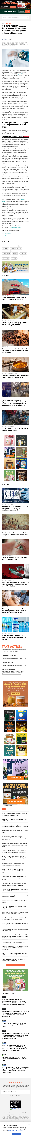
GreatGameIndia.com (7, 233)
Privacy (8, 1114)
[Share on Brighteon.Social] (3, 39)
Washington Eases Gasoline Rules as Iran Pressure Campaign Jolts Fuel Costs (13, 864)
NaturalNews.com (6, 235)
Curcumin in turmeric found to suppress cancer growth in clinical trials (15, 376)
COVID (18, 43)
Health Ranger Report (8, 993)
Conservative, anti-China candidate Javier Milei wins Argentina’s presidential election (14, 324)
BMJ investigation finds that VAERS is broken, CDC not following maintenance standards (15, 508)
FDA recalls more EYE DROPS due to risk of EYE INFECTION (14, 558)
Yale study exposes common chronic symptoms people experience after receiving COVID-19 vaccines (14, 610)
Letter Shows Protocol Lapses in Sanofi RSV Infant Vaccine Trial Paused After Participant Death (14, 858)
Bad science (9, 23)
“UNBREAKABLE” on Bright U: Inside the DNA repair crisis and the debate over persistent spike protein (15, 878)
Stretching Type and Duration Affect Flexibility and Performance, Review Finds (14, 954)
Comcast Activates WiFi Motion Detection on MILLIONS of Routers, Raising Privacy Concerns (14, 851)
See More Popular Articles (15, 965)
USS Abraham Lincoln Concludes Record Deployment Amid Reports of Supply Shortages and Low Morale (14, 838)
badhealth (6, 42)
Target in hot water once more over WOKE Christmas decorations (14, 298)
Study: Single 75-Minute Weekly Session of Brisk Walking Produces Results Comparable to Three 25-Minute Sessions (15, 936)
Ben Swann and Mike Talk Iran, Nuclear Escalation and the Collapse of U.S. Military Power (15, 1058)
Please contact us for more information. (11, 674)
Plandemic (15, 44)
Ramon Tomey (11, 295)
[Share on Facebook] (5, 39)
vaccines (13, 45)
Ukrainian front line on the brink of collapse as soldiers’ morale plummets (15, 534)
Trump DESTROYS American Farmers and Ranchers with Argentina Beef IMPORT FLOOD (14, 1025)
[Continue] (28, 1092)
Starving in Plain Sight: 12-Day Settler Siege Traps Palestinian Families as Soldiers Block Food (15, 825)
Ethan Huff (10, 36)
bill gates (24, 42)
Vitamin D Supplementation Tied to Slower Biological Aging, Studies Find (13, 959)
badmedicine (12, 42)
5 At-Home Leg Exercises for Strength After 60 (14, 942)
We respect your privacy (15, 1095)
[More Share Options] (10, 39)
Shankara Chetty (22, 44)
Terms (12, 1114)
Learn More (7, 1134)
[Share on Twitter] (8, 39)
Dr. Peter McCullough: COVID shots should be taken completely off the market (14, 637)
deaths (22, 43)
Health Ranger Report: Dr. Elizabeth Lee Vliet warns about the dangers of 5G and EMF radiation (15, 584)
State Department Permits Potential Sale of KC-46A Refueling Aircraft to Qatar (15, 814)
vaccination (8, 45)
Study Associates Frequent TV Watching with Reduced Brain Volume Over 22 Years (14, 918)
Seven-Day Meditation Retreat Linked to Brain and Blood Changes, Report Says (14, 819)
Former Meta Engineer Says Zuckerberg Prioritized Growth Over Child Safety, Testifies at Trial (15, 871)
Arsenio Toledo (11, 346)
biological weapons (6, 43)
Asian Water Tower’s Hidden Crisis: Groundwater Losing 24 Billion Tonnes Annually (15, 912)
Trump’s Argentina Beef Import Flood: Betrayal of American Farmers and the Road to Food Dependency (15, 947)
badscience (19, 42)
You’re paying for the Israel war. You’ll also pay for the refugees (15, 429)
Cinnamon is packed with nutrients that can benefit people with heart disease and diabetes (15, 350)
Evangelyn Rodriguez (12, 373)
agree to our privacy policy (16, 1130)
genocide (10, 44)
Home (3, 23)
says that (19, 74)
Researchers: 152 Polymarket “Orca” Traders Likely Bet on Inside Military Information (14, 884)
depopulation (5, 44)
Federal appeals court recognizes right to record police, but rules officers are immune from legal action (14, 845)
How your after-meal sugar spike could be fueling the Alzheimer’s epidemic (15, 895)
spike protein (18, 256)
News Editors (11, 398)
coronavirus (14, 43)
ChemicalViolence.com (15, 227)
